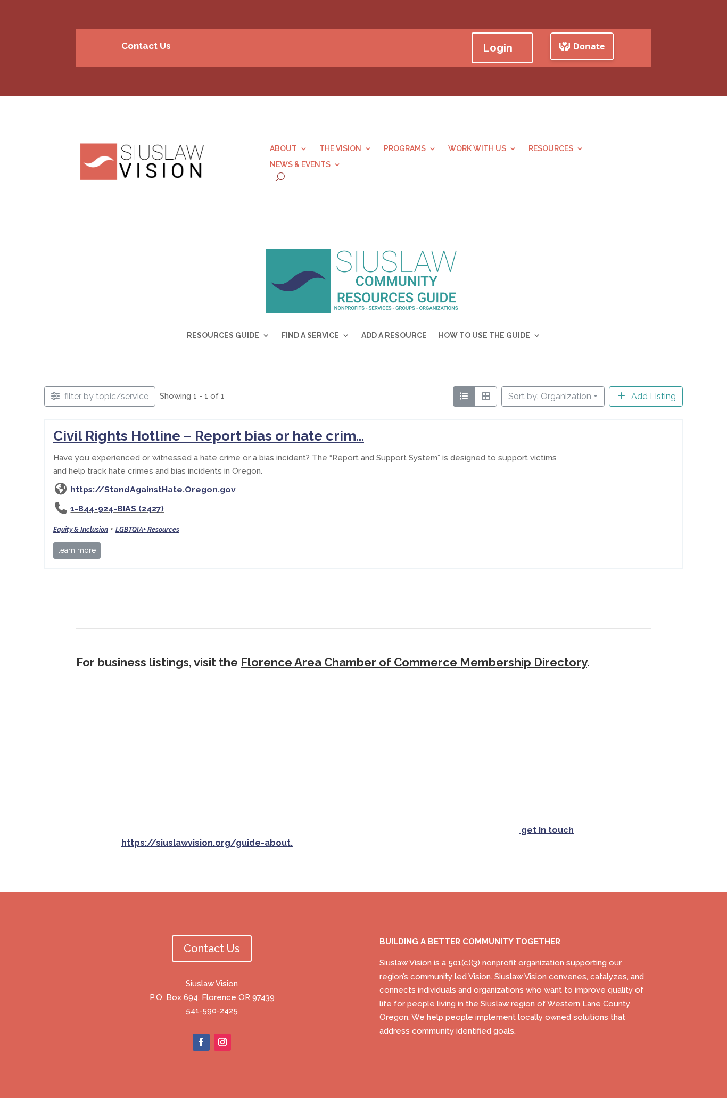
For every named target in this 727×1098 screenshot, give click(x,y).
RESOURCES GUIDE (223, 336)
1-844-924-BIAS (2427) (117, 509)
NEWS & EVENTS (300, 165)
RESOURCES (550, 149)
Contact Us (146, 45)
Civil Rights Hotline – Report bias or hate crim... (208, 436)
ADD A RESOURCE (394, 336)
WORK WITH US (477, 149)
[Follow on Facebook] (201, 1042)
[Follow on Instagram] (222, 1042)
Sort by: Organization (549, 396)
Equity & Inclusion (80, 530)
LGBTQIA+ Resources (147, 530)
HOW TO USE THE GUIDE (484, 336)
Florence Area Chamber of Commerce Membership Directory (414, 662)
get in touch (546, 830)
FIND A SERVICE (310, 336)
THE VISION (340, 149)
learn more (77, 550)
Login (498, 48)
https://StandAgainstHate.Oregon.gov (153, 489)
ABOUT (283, 149)
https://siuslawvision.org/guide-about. (207, 843)
